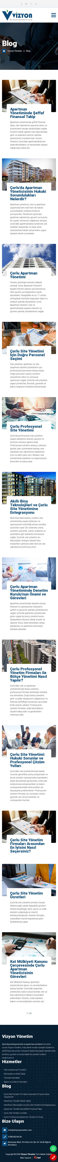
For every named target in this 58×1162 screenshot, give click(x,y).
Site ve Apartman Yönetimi (15, 1070)
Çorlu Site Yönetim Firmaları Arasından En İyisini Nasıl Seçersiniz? (27, 845)
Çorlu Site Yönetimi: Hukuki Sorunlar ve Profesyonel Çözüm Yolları (27, 760)
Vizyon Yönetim (14, 51)
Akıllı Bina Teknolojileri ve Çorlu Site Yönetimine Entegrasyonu (29, 507)
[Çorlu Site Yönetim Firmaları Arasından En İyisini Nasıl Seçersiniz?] (29, 826)
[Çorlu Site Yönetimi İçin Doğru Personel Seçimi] (29, 338)
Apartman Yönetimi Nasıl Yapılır (17, 1101)
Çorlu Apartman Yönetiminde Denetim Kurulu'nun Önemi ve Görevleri (29, 592)
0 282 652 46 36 (15, 1137)
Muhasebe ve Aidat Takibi (14, 1074)
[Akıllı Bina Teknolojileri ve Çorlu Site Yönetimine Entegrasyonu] (29, 488)
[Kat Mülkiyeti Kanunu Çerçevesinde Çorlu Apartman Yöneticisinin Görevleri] (29, 948)
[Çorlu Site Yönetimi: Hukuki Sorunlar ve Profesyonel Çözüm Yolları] (29, 741)
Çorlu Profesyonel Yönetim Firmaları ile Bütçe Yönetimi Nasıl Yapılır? (28, 674)
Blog (28, 51)
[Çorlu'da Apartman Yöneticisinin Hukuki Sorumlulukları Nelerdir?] (29, 174)
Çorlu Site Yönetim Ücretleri (26, 895)
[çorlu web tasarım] (37, 1157)
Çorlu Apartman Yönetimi (23, 275)
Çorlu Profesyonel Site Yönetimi (26, 428)
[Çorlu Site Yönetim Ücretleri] (29, 880)
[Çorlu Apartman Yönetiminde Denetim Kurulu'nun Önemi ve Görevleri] (29, 573)
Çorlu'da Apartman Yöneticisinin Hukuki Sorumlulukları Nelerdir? (28, 193)
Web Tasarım (25, 1158)
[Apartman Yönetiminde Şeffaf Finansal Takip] (29, 96)
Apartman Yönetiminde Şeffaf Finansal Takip (27, 113)
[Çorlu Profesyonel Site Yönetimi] (29, 413)
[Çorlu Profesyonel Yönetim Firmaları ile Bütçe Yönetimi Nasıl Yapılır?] (29, 655)
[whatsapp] (53, 1148)
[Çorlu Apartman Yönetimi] (29, 260)
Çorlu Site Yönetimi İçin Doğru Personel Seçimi (27, 355)
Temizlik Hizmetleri (12, 1078)
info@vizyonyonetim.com (20, 1130)
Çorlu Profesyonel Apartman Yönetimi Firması (23, 1117)
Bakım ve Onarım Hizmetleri (15, 1082)
